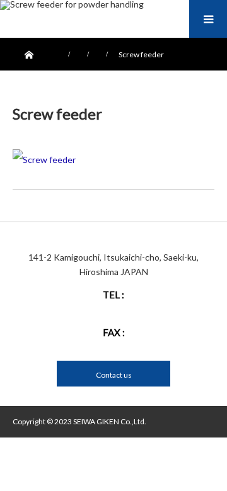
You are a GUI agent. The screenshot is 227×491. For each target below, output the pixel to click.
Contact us (114, 375)
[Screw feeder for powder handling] (72, 5)
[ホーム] (28, 52)
